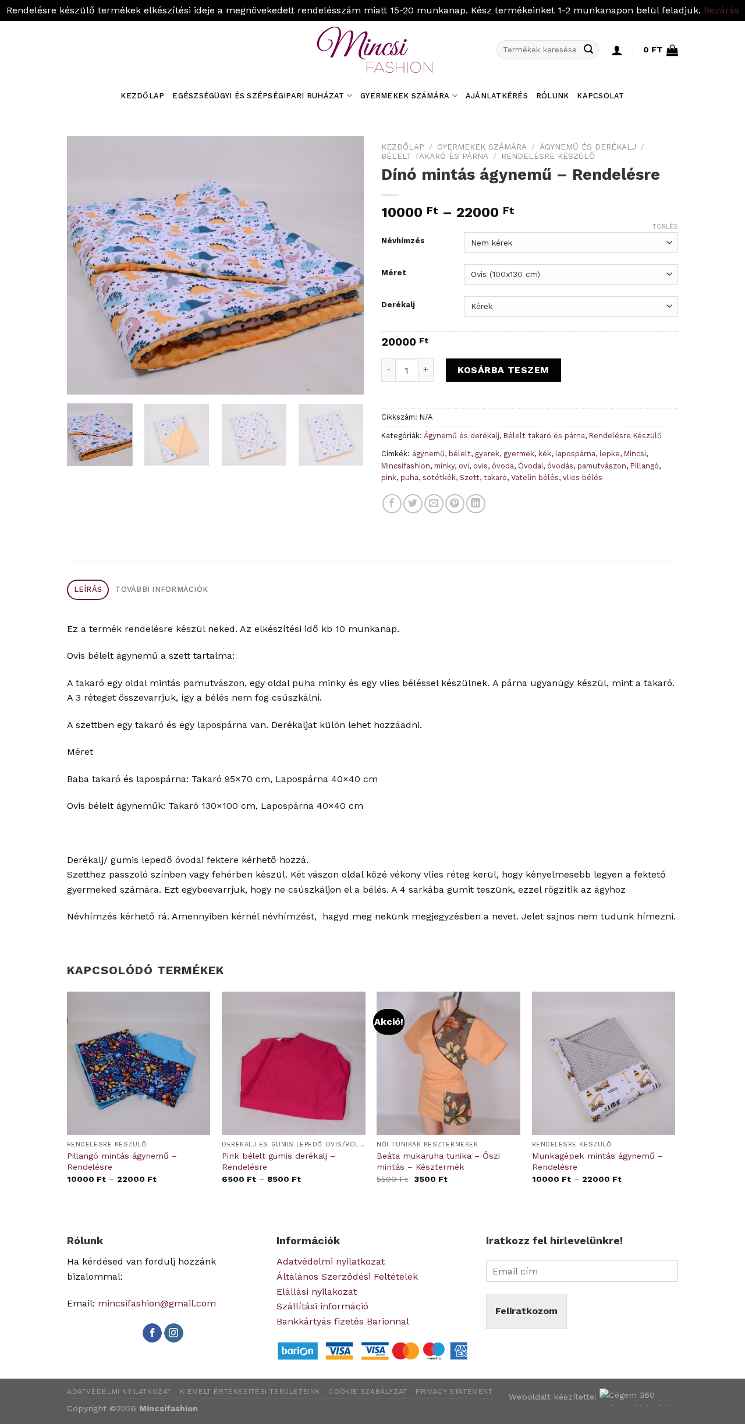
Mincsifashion (405, 465)
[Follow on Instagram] (173, 1333)
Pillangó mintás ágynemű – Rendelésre (122, 1161)
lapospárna (575, 453)
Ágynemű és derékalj (588, 146)
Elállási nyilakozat (316, 1291)
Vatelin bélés (535, 477)
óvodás (560, 465)
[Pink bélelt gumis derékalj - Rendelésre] (294, 1063)
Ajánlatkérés (497, 95)
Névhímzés (403, 241)
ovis (480, 465)
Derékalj (398, 305)
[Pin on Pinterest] (454, 503)
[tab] (88, 590)
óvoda (503, 465)
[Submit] (588, 50)
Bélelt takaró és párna (434, 156)
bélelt (460, 453)
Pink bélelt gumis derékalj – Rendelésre (278, 1161)
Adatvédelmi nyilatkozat (330, 1261)
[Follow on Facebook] (152, 1333)
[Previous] (87, 265)
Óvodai (530, 465)
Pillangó (644, 465)
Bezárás (721, 10)
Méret (393, 273)
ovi (464, 465)
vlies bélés (582, 477)
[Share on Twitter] (413, 503)
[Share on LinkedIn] (475, 503)
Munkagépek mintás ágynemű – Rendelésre (597, 1161)
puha (409, 477)
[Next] (343, 265)
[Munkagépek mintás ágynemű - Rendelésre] (604, 1063)
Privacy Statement (454, 1391)
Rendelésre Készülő (548, 156)
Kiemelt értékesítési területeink (250, 1391)
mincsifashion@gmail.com (157, 1303)
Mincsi (635, 453)
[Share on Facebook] (392, 503)
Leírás (88, 589)
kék (544, 453)
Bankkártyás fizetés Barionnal (342, 1321)
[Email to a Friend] (434, 503)
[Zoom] (82, 380)
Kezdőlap (142, 95)
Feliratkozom (526, 1310)
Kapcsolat (600, 95)
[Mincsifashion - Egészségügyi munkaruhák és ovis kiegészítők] (372, 50)
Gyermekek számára (404, 95)
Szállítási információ (322, 1306)
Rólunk (552, 95)
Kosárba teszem (503, 369)
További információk (161, 589)
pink (388, 477)
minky (444, 465)
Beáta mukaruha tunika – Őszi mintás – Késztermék (438, 1161)
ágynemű (428, 453)
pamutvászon (601, 465)
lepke (609, 453)
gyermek (518, 453)
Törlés (665, 226)
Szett (470, 477)
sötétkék (439, 477)
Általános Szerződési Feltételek (347, 1276)
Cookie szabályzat (367, 1391)
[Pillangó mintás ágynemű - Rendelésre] (139, 1063)
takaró (495, 477)
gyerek (487, 453)
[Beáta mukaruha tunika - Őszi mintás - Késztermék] (448, 1063)
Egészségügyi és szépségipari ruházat (258, 95)
